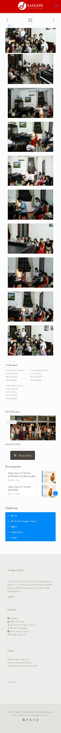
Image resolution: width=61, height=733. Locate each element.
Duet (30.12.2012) (12, 444)
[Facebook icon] (27, 719)
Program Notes (17, 532)
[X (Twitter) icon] (30, 719)
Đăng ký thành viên (17, 634)
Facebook (11, 682)
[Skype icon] (23, 719)
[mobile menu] (56, 5)
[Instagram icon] (37, 719)
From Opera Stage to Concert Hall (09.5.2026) (15, 388)
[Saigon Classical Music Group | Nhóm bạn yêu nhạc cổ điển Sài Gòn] (30, 6)
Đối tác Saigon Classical (19, 631)
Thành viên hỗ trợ (16, 621)
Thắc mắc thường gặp (18, 628)
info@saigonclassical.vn (19, 659)
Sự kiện (14, 537)
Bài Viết (14, 515)
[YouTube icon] (34, 719)
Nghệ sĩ (14, 526)
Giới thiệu (13, 618)
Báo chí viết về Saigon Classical (23, 521)
